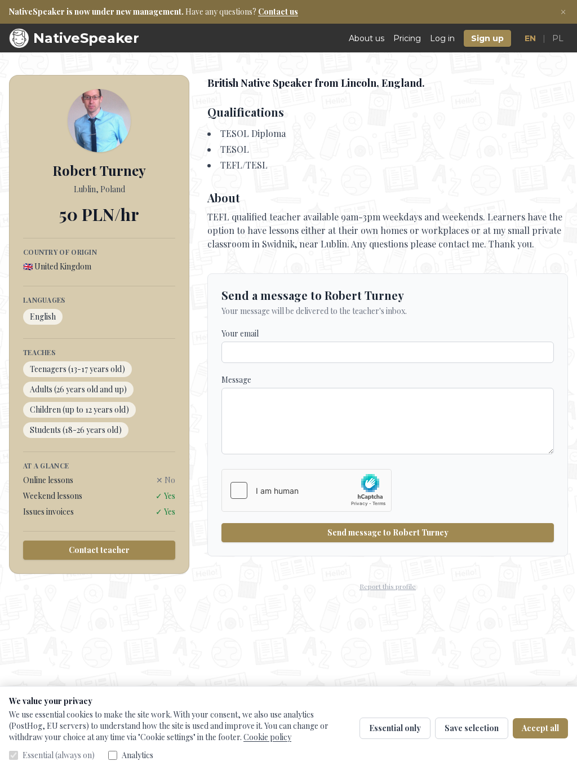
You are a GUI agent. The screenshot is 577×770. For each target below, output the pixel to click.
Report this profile (387, 586)
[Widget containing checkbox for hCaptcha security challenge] (306, 490)
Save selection (472, 728)
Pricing (407, 38)
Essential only (395, 728)
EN (530, 38)
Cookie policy (267, 737)
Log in (442, 38)
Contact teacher (99, 550)
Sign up (487, 38)
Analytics (137, 755)
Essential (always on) (59, 755)
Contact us (278, 11)
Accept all (540, 728)
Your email (240, 333)
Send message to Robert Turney (388, 532)
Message (236, 379)
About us (366, 38)
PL (557, 38)
